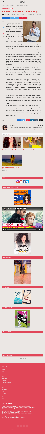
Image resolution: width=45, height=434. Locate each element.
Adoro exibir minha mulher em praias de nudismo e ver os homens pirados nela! (16, 411)
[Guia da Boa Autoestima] (18, 303)
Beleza (3, 369)
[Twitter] (3, 28)
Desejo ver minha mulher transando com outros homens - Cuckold (14, 414)
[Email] (3, 37)
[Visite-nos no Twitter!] (27, 183)
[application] (22, 219)
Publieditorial (4, 389)
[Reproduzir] (3, 229)
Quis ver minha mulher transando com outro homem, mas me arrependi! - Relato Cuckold (18, 407)
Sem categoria (5, 395)
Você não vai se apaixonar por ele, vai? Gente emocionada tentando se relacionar (11, 168)
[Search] (41, 2)
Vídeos (3, 398)
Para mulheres (4, 384)
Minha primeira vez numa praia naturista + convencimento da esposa (14, 408)
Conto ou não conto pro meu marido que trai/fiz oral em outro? (13, 417)
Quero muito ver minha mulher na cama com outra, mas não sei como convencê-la (17, 413)
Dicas (3, 371)
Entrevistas (4, 373)
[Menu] (3, 2)
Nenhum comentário (31, 14)
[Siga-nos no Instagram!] (17, 183)
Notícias (3, 376)
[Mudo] (39, 229)
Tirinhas (3, 396)
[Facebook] (3, 25)
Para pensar (4, 385)
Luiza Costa (7, 14)
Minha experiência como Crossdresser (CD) (10, 416)
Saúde (3, 391)
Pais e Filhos (4, 378)
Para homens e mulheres (7, 8)
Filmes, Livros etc (5, 374)
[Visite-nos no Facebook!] (24, 183)
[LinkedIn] (3, 31)
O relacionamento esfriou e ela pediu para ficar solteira (11, 150)
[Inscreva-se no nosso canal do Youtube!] (20, 183)
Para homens (4, 380)
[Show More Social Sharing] (28, 18)
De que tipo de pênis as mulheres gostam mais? (11, 412)
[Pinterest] (3, 34)
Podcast (3, 387)
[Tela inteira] (41, 229)
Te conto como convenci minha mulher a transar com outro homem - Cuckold (16, 406)
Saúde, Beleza (4, 393)
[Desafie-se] (26, 303)
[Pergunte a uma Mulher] (22, 2)
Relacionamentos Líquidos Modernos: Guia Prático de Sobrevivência (33, 150)
